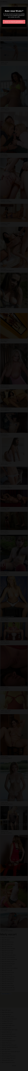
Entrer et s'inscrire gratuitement (14, 22)
